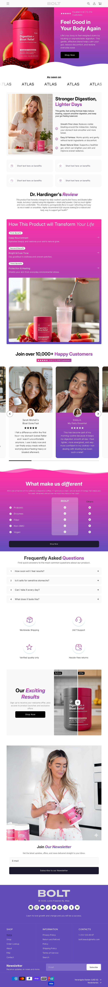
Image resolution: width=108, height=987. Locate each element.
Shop (9, 939)
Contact (10, 957)
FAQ (8, 953)
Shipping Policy (50, 948)
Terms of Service (50, 953)
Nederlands (93, 983)
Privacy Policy (49, 935)
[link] (23, 84)
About (9, 948)
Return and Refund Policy (51, 941)
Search (46, 957)
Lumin (50, 901)
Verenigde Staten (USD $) (86, 980)
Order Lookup (13, 944)
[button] (8, 3)
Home (9, 935)
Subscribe (94, 967)
